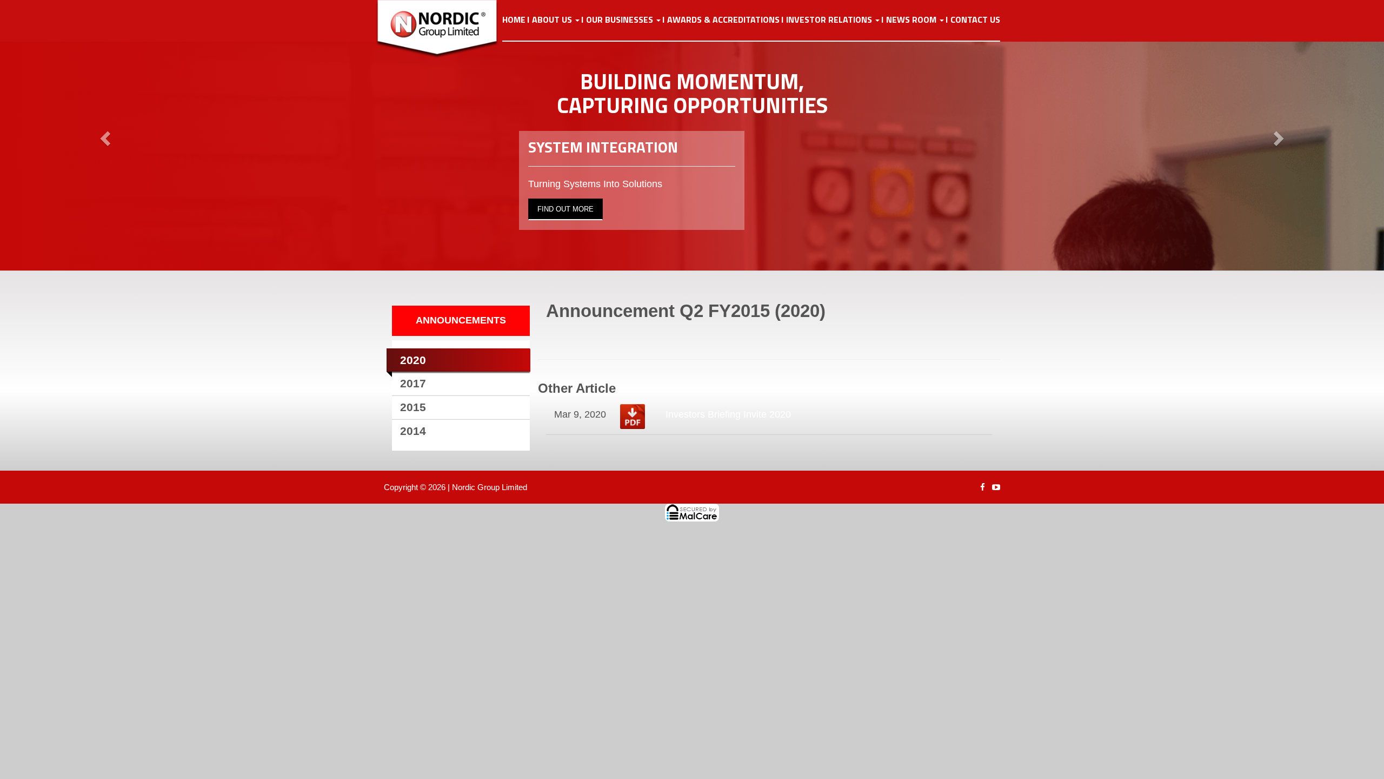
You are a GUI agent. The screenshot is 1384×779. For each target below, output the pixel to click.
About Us (553, 20)
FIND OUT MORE (565, 209)
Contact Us (975, 20)
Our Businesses (620, 20)
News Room (912, 20)
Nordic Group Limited (489, 487)
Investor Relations (830, 20)
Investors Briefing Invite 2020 (728, 414)
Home (513, 20)
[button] (104, 135)
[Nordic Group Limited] (445, 29)
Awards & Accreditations (723, 20)
